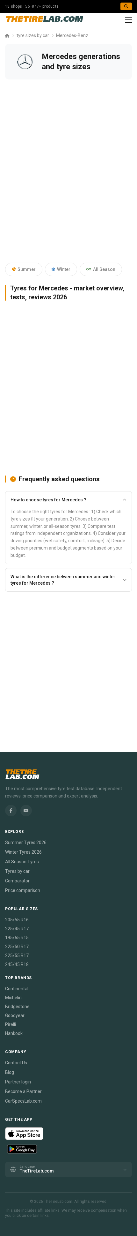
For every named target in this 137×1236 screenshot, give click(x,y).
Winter (63, 269)
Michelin (13, 997)
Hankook (14, 1033)
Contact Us (16, 1062)
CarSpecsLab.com (23, 1101)
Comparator (17, 880)
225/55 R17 (17, 955)
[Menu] (128, 20)
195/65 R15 (17, 937)
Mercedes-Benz (72, 35)
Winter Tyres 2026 (23, 852)
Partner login (18, 1081)
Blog (9, 1072)
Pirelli (10, 1024)
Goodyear (15, 1015)
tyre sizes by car (33, 35)
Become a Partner (23, 1091)
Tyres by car (17, 871)
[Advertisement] (68, 176)
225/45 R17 (17, 928)
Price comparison (22, 890)
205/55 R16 (17, 919)
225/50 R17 (17, 946)
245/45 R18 (17, 964)
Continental (16, 988)
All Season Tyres (22, 861)
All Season (104, 269)
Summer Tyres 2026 (26, 842)
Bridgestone (17, 1006)
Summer (27, 269)
